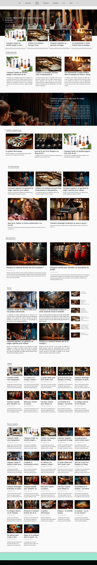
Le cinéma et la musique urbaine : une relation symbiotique (30, 380)
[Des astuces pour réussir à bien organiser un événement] (14, 529)
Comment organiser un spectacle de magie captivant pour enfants (58, 45)
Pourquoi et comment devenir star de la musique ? (25, 267)
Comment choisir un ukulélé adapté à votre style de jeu (14, 45)
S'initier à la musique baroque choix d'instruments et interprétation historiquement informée (48, 190)
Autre (71, 3)
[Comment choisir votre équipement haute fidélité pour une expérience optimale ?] (14, 371)
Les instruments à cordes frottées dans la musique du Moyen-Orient (81, 45)
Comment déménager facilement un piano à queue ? (68, 223)
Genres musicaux (37, 3)
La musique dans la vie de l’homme (81, 403)
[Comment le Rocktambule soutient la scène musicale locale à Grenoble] (54, 300)
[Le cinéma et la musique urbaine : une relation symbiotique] (31, 371)
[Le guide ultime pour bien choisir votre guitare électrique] (48, 371)
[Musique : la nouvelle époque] (75, 335)
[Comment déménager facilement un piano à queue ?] (69, 209)
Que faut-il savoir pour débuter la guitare (47, 404)
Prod (64, 3)
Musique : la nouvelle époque (84, 334)
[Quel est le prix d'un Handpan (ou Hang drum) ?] (48, 141)
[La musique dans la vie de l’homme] (82, 395)
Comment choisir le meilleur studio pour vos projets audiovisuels (22, 311)
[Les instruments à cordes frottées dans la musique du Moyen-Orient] (81, 35)
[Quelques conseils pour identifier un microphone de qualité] (70, 254)
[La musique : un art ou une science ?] (82, 504)
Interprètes (55, 3)
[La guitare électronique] (19, 141)
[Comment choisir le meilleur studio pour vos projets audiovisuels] (22, 300)
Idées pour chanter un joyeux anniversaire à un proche (30, 405)
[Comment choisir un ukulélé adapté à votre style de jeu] (15, 35)
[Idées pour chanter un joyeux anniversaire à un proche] (27, 209)
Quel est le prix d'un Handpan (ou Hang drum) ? (65, 379)
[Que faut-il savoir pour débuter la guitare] (48, 395)
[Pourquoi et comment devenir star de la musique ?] (27, 254)
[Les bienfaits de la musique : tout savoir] (65, 395)
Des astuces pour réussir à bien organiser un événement (13, 538)
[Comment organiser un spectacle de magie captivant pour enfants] (59, 35)
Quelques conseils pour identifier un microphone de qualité (13, 405)
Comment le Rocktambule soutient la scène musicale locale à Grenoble (52, 311)
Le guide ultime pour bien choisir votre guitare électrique (48, 379)
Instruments (28, 3)
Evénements (46, 3)
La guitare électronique (14, 151)
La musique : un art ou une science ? (81, 512)
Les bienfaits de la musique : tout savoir (65, 403)
